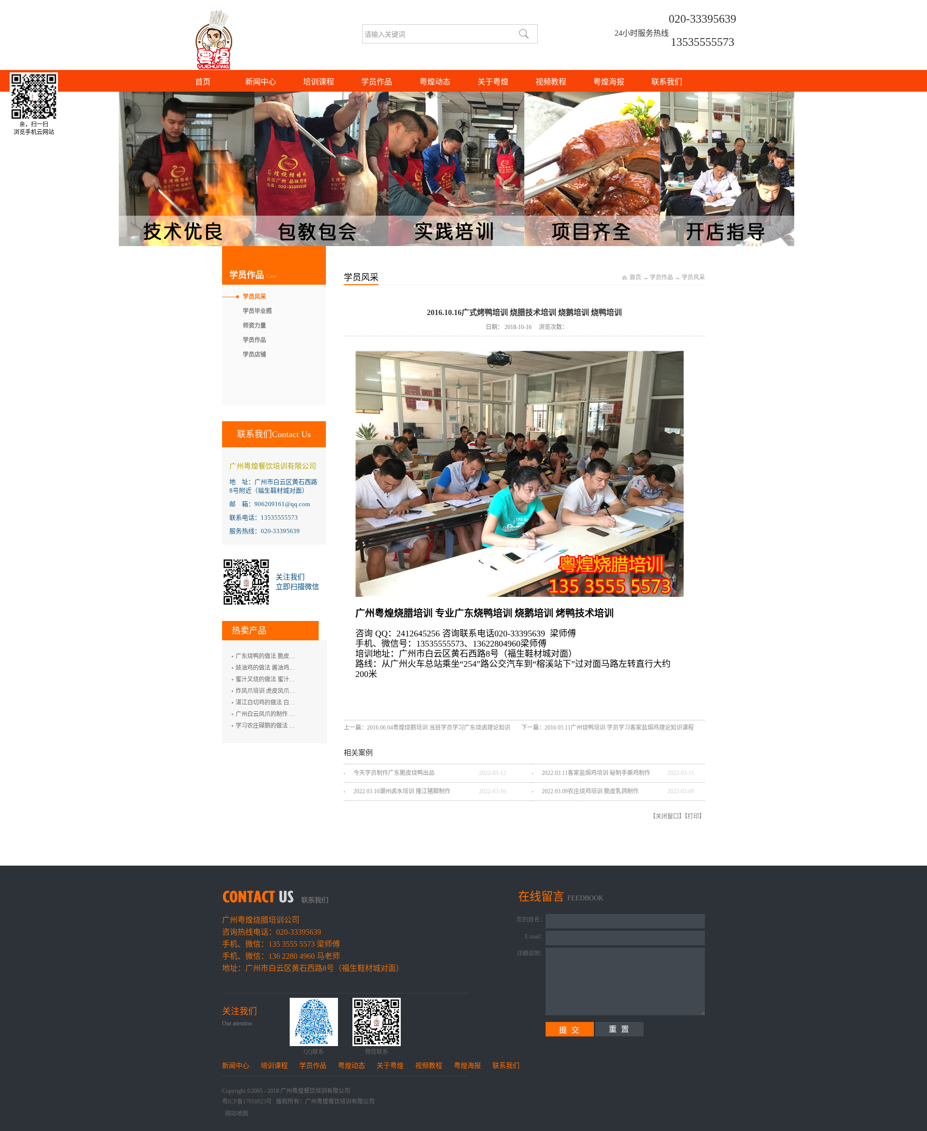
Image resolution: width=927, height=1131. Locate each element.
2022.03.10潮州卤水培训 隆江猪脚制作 (401, 791)
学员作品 (661, 277)
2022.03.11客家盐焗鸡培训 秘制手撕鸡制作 (596, 773)
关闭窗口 (667, 816)
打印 (693, 816)
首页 (203, 82)
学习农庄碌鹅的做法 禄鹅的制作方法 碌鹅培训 (295, 725)
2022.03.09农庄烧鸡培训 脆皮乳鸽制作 (590, 791)
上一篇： (428, 727)
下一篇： (607, 727)
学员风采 (693, 277)
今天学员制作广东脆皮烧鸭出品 (394, 773)
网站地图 (235, 1113)
